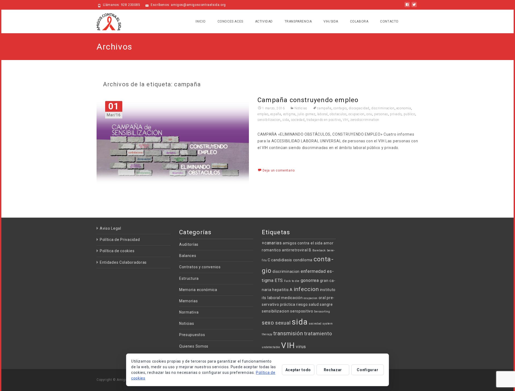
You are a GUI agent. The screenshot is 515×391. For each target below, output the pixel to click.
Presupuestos (192, 335)
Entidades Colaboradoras (123, 262)
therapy (267, 334)
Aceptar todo (298, 370)
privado (396, 114)
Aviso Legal (110, 228)
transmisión (288, 333)
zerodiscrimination (364, 120)
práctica (287, 304)
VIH (345, 120)
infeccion (306, 289)
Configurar (367, 370)
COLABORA (359, 21)
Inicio (201, 21)
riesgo (302, 304)
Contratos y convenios (200, 267)
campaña (324, 108)
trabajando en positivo (324, 120)
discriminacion (382, 108)
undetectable (271, 347)
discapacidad (359, 108)
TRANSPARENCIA (298, 21)
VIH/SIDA (330, 21)
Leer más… (268, 157)
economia (403, 108)
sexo (268, 323)
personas (381, 114)
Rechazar (333, 370)
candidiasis (281, 260)
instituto (328, 290)
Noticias (301, 108)
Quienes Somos (193, 346)
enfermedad (313, 271)
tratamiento (318, 333)
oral (322, 298)
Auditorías (188, 244)
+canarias (272, 242)
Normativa (188, 312)
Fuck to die (292, 281)
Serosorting (322, 311)
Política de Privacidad (120, 239)
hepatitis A (282, 290)
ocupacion (356, 114)
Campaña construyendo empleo (308, 100)
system (327, 323)
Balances (187, 256)
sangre (326, 304)
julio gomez (306, 114)
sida (285, 120)
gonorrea (310, 280)
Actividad (264, 21)
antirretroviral (295, 250)
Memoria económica (198, 290)
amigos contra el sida (303, 243)
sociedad (298, 120)
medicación (292, 298)
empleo (263, 114)
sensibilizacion (269, 120)
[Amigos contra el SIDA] (104, 20)
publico (409, 114)
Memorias (188, 301)
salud (314, 304)
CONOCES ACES (230, 21)
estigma (289, 114)
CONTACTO (389, 21)
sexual (283, 323)
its (264, 298)
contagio (340, 108)
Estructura (189, 278)
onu (369, 114)
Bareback (319, 250)
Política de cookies (117, 251)
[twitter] (414, 7)
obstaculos (338, 114)
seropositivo (301, 311)
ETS (279, 280)
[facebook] (407, 7)
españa (275, 114)
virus (301, 346)
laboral (322, 114)
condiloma (302, 260)
